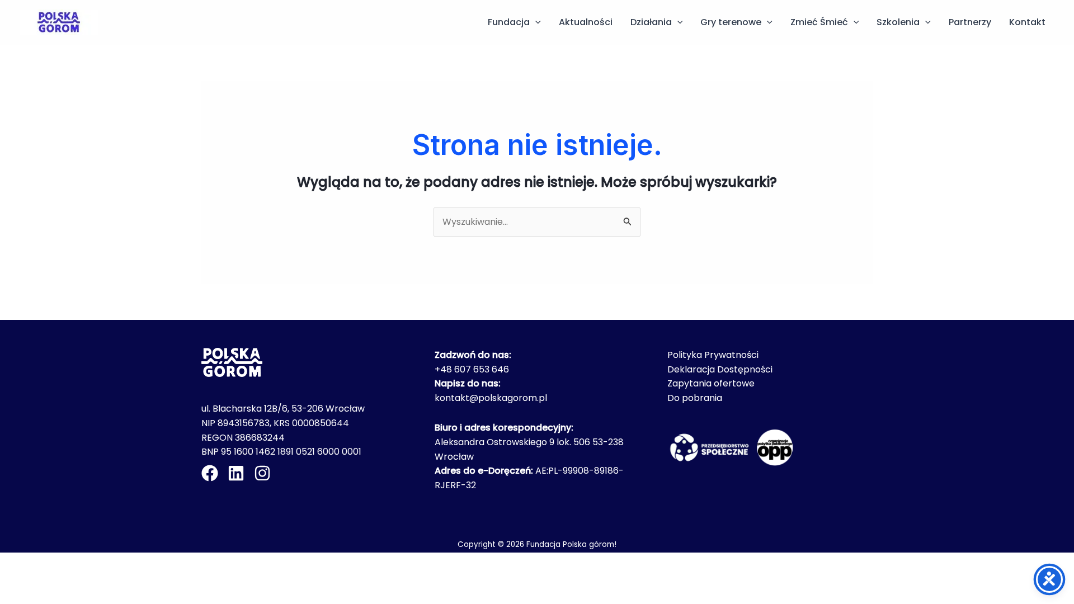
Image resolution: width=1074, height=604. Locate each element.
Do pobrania (694, 397)
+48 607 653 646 (472, 369)
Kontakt (1027, 22)
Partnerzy (970, 22)
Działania (651, 22)
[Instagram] (262, 473)
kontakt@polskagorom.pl (491, 397)
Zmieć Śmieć (819, 22)
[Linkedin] (236, 473)
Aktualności (586, 22)
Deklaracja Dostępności (719, 369)
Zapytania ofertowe (711, 383)
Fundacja (509, 22)
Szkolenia (898, 22)
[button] (535, 22)
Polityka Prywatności (713, 354)
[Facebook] (209, 473)
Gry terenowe (730, 22)
